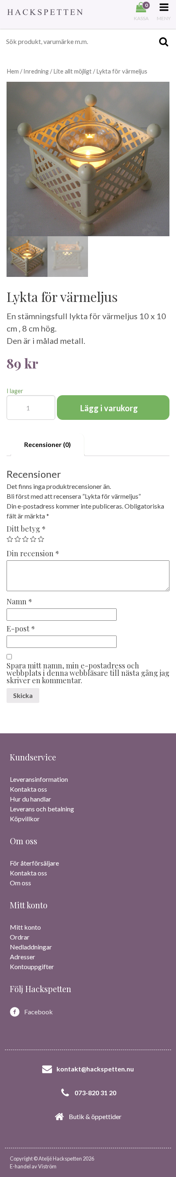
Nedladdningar (31, 947)
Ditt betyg (26, 528)
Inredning (36, 71)
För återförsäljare (34, 863)
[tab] (47, 444)
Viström (47, 1166)
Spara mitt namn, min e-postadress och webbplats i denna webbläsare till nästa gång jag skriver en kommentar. (88, 673)
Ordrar (19, 937)
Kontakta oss (28, 789)
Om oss (20, 883)
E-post (21, 628)
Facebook (38, 1012)
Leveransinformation (39, 779)
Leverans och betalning (42, 809)
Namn (19, 601)
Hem (13, 71)
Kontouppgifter (32, 966)
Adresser (22, 956)
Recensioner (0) (47, 444)
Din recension (33, 553)
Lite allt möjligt (72, 71)
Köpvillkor (25, 818)
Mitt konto (25, 927)
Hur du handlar (30, 799)
